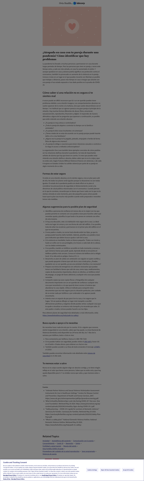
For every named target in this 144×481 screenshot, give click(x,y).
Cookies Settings (92, 470)
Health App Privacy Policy (49, 475)
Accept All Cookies (128, 470)
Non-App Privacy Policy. (18, 479)
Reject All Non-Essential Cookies (110, 470)
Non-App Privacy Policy (9, 475)
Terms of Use (6, 479)
